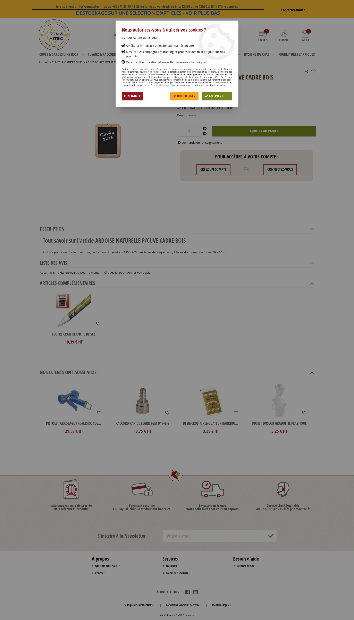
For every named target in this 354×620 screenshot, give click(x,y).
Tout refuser (185, 96)
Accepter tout (218, 96)
